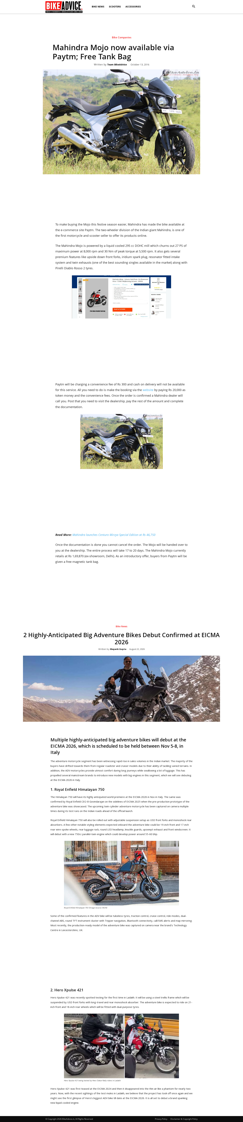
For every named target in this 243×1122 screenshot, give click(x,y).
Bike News (98, 6)
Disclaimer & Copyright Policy (184, 1119)
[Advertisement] (121, 42)
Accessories (133, 6)
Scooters (115, 6)
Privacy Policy (161, 1119)
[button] (194, 7)
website (148, 390)
